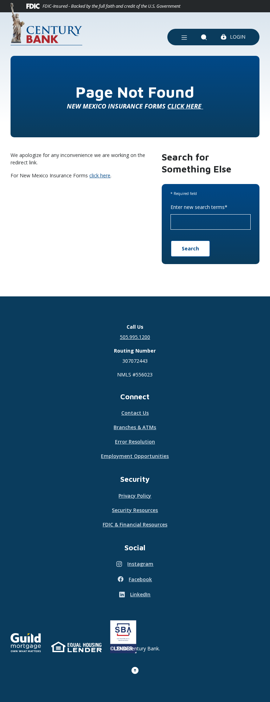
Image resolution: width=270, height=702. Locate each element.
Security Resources (135, 510)
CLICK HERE (185, 106)
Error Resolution (135, 441)
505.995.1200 (135, 337)
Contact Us (135, 412)
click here (99, 175)
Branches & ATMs (135, 427)
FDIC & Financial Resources (135, 524)
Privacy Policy (134, 495)
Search (190, 248)
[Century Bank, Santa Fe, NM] (46, 24)
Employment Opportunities (135, 456)
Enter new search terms (199, 207)
